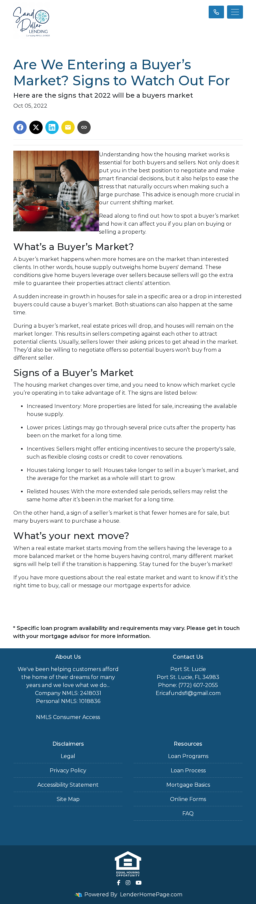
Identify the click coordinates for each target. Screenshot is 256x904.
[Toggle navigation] (235, 12)
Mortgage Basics (188, 785)
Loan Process (188, 770)
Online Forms (188, 799)
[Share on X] (36, 127)
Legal (68, 756)
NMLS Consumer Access (68, 717)
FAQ (188, 813)
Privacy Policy (68, 770)
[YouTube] (139, 882)
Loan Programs (188, 756)
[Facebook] (118, 882)
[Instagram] (128, 882)
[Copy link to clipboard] (84, 127)
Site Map (68, 799)
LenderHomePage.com (151, 894)
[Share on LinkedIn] (52, 127)
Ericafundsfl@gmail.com (188, 693)
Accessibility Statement (68, 785)
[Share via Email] (68, 127)
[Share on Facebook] (20, 127)
